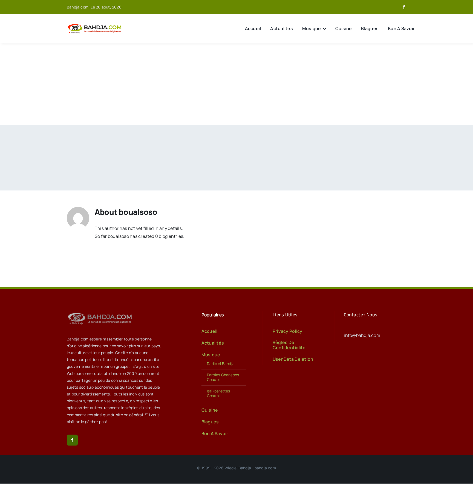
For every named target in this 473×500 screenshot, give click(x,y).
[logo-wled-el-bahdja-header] (95, 24)
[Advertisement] (236, 83)
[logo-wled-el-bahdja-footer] (101, 313)
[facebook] (404, 7)
